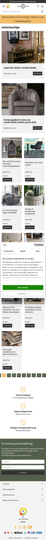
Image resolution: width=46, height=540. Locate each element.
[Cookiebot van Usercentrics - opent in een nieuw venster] (34, 245)
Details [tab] (23, 251)
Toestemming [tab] (8, 251)
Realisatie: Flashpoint (31, 538)
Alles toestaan (23, 287)
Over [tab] (38, 251)
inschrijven (23, 472)
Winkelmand (42, 6)
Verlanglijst (38, 6)
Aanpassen (22, 293)
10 (39, 375)
